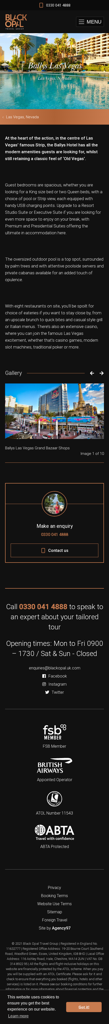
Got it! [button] (84, 1007)
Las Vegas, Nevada (22, 117)
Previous (91, 373)
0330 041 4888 (54, 534)
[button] (90, 22)
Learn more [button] (18, 1016)
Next (101, 373)
